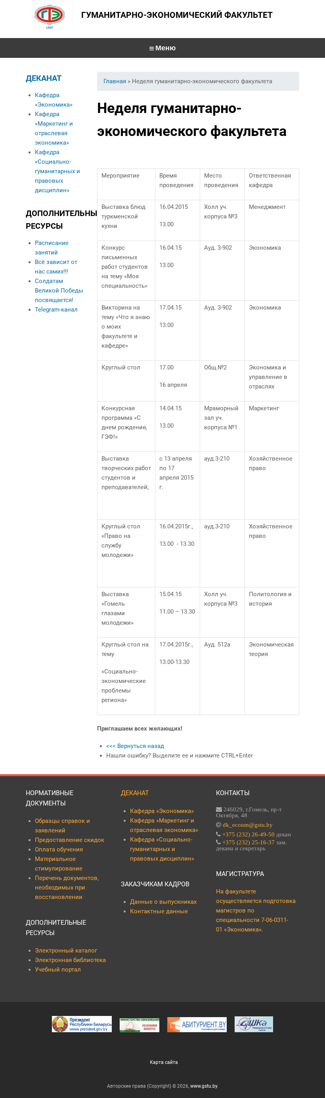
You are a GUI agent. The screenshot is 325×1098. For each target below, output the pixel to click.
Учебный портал (58, 969)
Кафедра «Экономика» (162, 811)
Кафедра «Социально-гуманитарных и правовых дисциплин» (57, 171)
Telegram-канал (56, 309)
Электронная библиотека (70, 960)
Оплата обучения (59, 849)
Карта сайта (164, 1062)
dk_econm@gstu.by (248, 825)
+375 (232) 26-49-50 (248, 834)
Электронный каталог (66, 950)
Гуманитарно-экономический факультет (177, 15)
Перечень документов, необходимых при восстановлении (67, 887)
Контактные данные (159, 911)
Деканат (43, 78)
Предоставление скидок (69, 840)
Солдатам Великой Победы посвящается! (59, 290)
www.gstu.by (203, 1086)
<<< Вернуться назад (135, 746)
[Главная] (49, 15)
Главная (114, 81)
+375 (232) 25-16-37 (248, 842)
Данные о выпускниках (163, 901)
